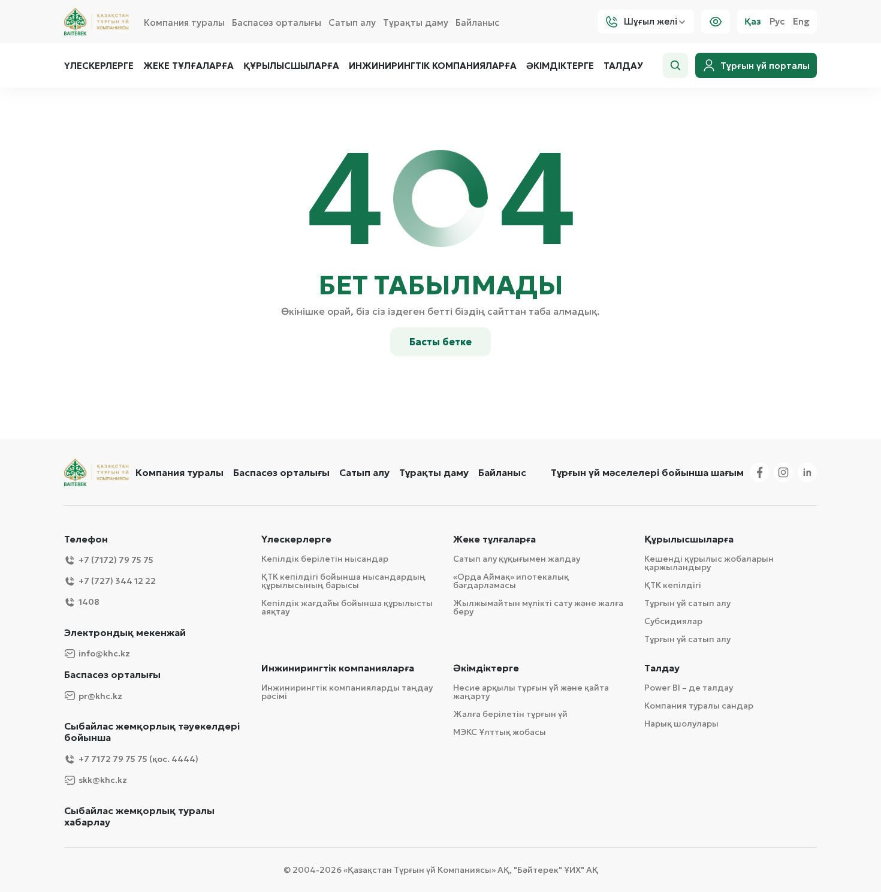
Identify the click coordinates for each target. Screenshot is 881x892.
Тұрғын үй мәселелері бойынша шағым (647, 472)
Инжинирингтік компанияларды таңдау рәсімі (347, 691)
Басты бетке (440, 342)
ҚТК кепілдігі (672, 585)
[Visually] (715, 22)
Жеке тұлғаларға (188, 66)
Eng (801, 21)
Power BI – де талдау (688, 687)
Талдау (623, 66)
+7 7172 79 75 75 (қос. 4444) (138, 759)
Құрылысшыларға (291, 66)
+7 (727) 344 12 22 (117, 580)
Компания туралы (184, 22)
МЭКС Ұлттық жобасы (499, 732)
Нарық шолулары (681, 723)
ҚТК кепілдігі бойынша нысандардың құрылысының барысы (343, 580)
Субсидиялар (673, 621)
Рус (777, 21)
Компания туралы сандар (698, 705)
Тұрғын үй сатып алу (687, 603)
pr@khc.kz (100, 696)
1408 (89, 601)
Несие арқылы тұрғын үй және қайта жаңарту (531, 691)
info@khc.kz (104, 653)
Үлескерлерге (99, 66)
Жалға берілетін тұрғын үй (510, 714)
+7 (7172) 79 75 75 (116, 560)
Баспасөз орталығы (276, 22)
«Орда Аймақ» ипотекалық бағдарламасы (511, 580)
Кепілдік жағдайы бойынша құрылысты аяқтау (347, 607)
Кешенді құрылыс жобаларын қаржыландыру (709, 563)
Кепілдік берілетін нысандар (324, 559)
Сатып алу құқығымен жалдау (516, 559)
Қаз (752, 21)
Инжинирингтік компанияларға (433, 66)
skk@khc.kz (103, 780)
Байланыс (477, 22)
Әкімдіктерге (560, 66)
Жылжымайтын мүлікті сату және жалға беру (538, 607)
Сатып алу (352, 22)
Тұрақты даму (415, 22)
